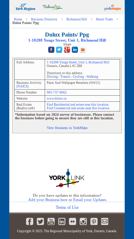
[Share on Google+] (67, 54)
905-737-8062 (57, 92)
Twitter (40, 221)
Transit (65, 76)
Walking (92, 76)
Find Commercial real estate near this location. (78, 108)
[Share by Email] (82, 54)
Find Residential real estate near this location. (78, 104)
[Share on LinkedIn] (74, 54)
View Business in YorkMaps (67, 128)
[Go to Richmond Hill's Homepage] (52, 13)
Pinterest (94, 221)
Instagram (83, 221)
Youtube (51, 221)
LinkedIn (61, 221)
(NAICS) (22, 86)
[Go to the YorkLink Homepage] (67, 187)
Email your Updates (89, 199)
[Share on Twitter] (59, 54)
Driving (52, 76)
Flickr (72, 221)
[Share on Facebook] (51, 54)
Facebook (29, 221)
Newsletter (104, 221)
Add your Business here (48, 199)
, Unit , (67, 40)
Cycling (78, 76)
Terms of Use (67, 207)
